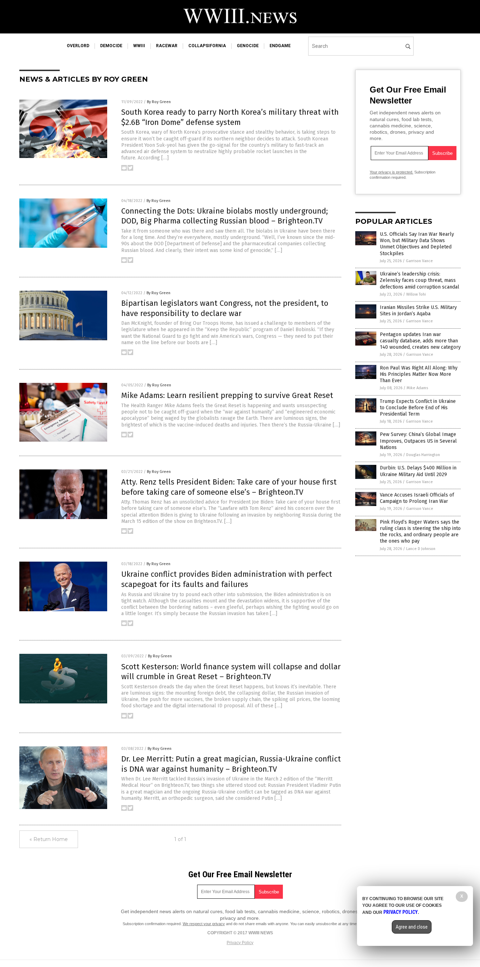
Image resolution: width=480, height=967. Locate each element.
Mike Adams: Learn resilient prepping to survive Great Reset (227, 395)
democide (111, 45)
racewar (166, 45)
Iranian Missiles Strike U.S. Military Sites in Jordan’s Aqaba (418, 310)
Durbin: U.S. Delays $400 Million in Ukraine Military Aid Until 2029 (418, 471)
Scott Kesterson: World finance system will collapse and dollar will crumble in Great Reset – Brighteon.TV (231, 672)
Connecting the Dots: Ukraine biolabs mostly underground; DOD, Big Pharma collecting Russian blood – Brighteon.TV (224, 216)
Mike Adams (417, 388)
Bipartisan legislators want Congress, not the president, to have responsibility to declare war (224, 308)
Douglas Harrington (423, 455)
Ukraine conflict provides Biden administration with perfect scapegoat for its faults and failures (226, 579)
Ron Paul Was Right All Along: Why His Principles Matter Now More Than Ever (419, 374)
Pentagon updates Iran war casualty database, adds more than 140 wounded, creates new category (420, 340)
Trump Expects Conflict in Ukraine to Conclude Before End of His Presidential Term (418, 407)
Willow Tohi (416, 294)
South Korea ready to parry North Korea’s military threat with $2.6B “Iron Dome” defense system (230, 117)
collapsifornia (207, 45)
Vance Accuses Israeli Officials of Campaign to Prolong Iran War (417, 498)
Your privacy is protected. (391, 172)
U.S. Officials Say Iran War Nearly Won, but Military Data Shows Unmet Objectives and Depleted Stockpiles (417, 244)
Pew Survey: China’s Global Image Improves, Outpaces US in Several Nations (418, 440)
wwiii (139, 45)
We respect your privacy (204, 924)
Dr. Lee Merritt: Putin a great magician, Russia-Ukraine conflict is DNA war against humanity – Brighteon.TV (231, 764)
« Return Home (49, 839)
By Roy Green (159, 102)
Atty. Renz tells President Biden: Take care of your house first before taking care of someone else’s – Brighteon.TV (229, 487)
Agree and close (412, 927)
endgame (280, 45)
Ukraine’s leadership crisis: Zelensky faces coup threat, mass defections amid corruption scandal (419, 280)
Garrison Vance (419, 261)
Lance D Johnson (420, 548)
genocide (248, 45)
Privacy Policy (240, 942)
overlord (78, 45)
